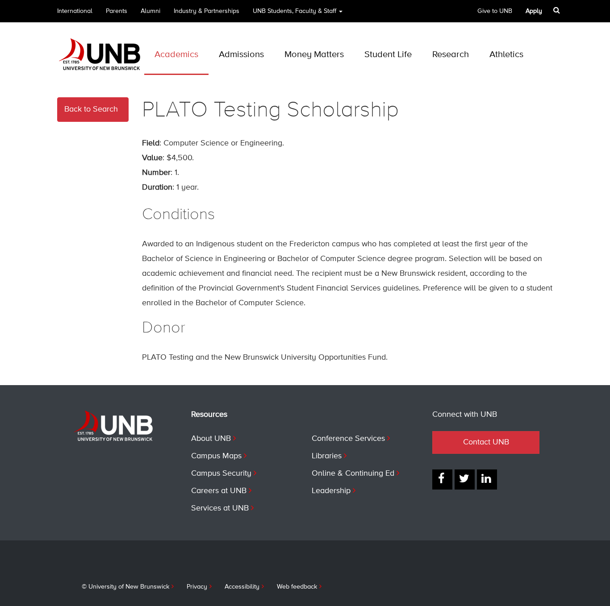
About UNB (211, 439)
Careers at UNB (219, 491)
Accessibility (242, 587)
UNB (294, 11)
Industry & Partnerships (206, 11)
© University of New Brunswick (125, 587)
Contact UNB (486, 442)
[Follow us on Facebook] (442, 479)
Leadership (331, 491)
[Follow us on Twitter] (465, 479)
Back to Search (91, 109)
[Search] (557, 10)
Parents (116, 11)
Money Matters (314, 54)
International (74, 11)
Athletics (506, 54)
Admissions (241, 54)
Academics (176, 54)
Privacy (197, 587)
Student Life (388, 54)
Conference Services (348, 439)
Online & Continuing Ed (353, 473)
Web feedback (297, 587)
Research (450, 54)
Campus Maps (216, 456)
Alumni (150, 11)
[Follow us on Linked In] (487, 479)
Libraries (327, 456)
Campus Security (221, 473)
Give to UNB (494, 11)
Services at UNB (220, 508)
